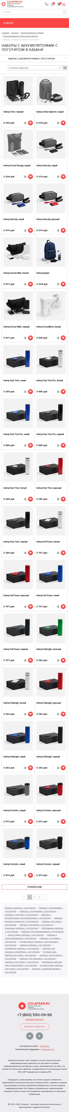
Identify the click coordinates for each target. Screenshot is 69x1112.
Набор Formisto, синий (14, 864)
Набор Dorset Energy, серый (16, 165)
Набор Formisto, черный (48, 864)
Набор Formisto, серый (14, 810)
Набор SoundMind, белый (48, 327)
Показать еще (34, 887)
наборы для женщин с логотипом (38, 958)
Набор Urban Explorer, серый (50, 112)
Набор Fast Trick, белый (14, 488)
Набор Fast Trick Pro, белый (49, 380)
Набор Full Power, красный (16, 595)
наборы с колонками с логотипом (38, 911)
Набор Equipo (42, 273)
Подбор (8, 23)
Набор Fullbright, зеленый (48, 649)
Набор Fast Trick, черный (15, 541)
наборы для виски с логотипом (36, 924)
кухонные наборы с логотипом (21, 928)
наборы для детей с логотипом (21, 962)
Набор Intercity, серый (46, 165)
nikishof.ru (44, 1046)
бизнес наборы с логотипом (20, 908)
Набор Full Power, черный (15, 649)
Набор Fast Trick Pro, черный (50, 434)
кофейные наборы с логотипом (22, 948)
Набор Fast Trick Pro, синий (16, 434)
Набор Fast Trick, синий (14, 380)
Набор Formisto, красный (48, 810)
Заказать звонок (34, 1026)
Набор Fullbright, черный (48, 756)
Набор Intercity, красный (47, 219)
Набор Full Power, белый (48, 541)
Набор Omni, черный (13, 112)
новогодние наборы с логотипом (25, 935)
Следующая (44, 897)
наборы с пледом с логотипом (21, 914)
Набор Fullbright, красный (48, 703)
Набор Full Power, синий (47, 595)
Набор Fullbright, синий (14, 756)
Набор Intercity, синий (13, 219)
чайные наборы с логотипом (35, 945)
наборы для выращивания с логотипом (42, 931)
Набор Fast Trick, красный (48, 488)
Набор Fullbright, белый (14, 703)
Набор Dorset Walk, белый (16, 273)
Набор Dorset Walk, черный (16, 327)
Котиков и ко (48, 1049)
